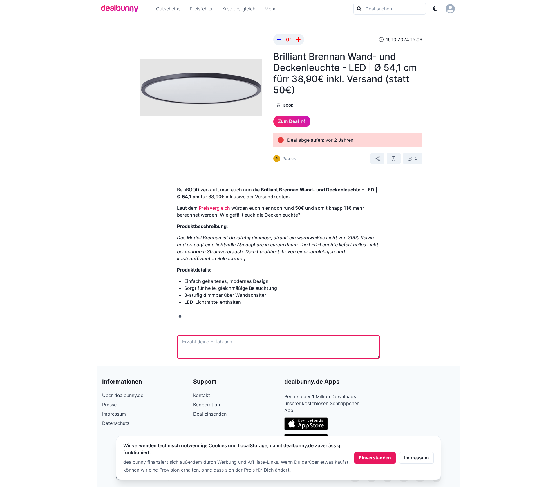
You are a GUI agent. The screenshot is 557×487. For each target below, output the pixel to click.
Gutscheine (168, 9)
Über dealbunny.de (122, 395)
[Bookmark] (394, 158)
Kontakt (201, 395)
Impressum (416, 458)
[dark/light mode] (435, 9)
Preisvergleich (214, 208)
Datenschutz (116, 423)
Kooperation (206, 404)
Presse (109, 404)
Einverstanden (375, 458)
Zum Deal (288, 121)
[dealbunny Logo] (121, 9)
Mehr (270, 9)
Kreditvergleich (238, 9)
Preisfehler (201, 9)
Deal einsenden (210, 414)
